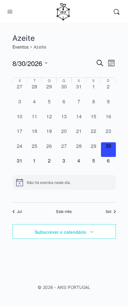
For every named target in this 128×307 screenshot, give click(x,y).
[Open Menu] (10, 11)
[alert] (64, 182)
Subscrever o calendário (60, 232)
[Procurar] (116, 12)
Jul (19, 211)
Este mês (64, 211)
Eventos (20, 47)
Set (108, 211)
